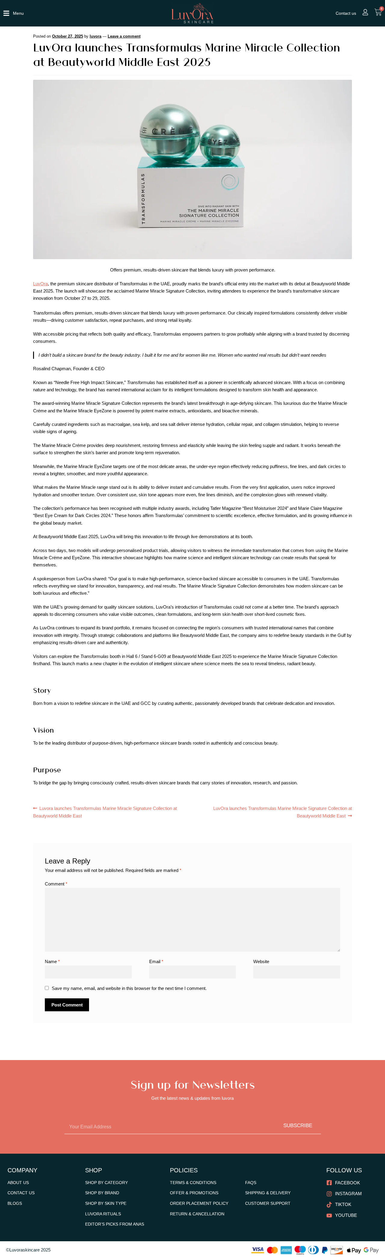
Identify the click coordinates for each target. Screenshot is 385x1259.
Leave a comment (124, 36)
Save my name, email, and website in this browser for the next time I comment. (129, 988)
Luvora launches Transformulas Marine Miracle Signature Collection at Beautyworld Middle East (105, 811)
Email (156, 961)
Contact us (346, 13)
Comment (56, 883)
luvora (95, 36)
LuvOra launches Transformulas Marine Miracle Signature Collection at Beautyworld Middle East (282, 811)
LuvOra (40, 283)
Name (52, 961)
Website (261, 961)
